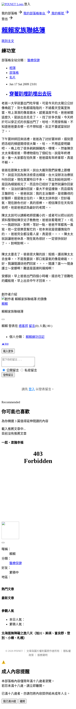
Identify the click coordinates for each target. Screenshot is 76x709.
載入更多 (8, 351)
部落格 (14, 72)
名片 (12, 77)
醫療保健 (33, 60)
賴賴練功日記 (35, 336)
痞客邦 (23, 326)
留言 (32, 326)
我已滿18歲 (9, 701)
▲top (5, 343)
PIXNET (18, 650)
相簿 (12, 68)
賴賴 (5, 303)
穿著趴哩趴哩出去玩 (30, 93)
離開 (22, 701)
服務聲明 (42, 655)
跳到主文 (8, 41)
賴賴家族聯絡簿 (23, 30)
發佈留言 (8, 374)
